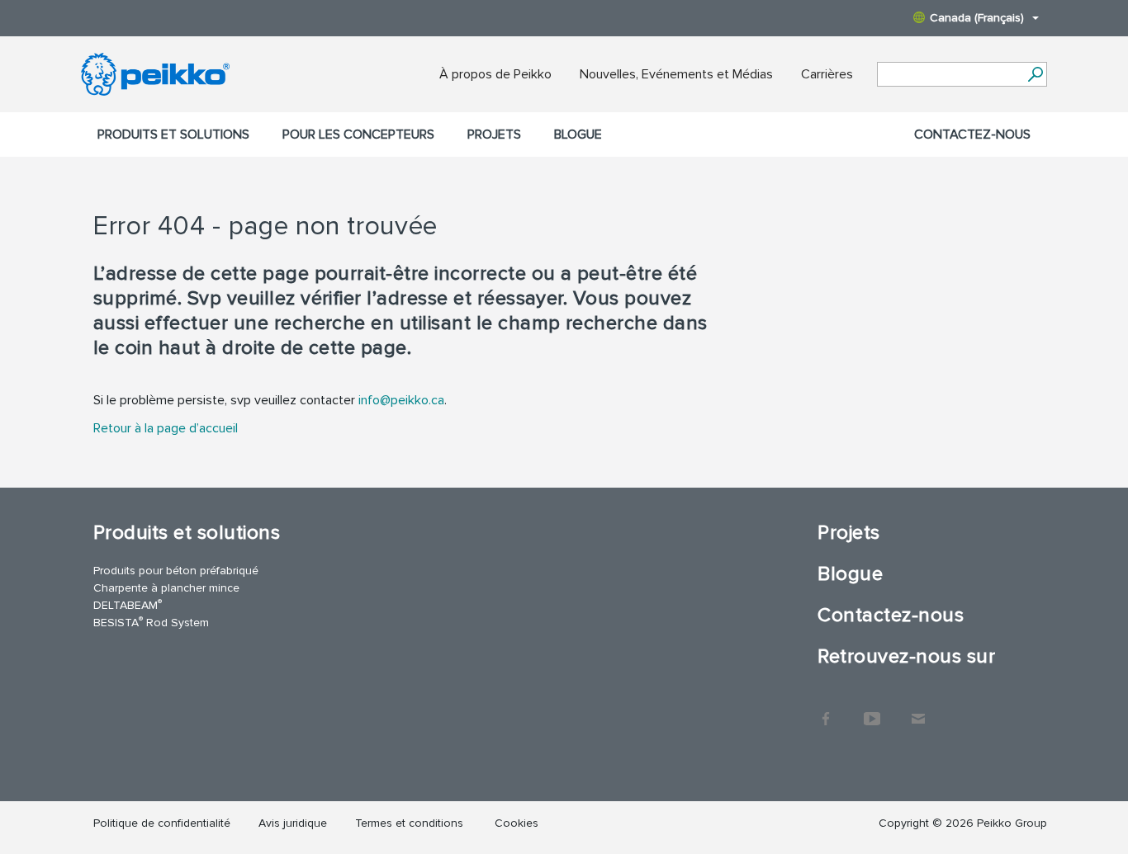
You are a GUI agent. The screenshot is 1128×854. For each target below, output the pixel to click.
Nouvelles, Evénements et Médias (676, 74)
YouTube (872, 710)
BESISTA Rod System (151, 622)
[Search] (1035, 74)
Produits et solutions (173, 134)
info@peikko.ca (401, 400)
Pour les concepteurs (358, 134)
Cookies (516, 823)
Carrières (827, 74)
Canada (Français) (977, 18)
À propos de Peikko (495, 74)
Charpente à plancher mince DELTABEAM (166, 596)
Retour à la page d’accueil (165, 428)
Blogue (578, 134)
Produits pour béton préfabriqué (175, 571)
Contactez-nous (972, 134)
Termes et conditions (411, 823)
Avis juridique (292, 823)
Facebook (826, 710)
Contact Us (918, 710)
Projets (494, 134)
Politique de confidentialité (161, 823)
